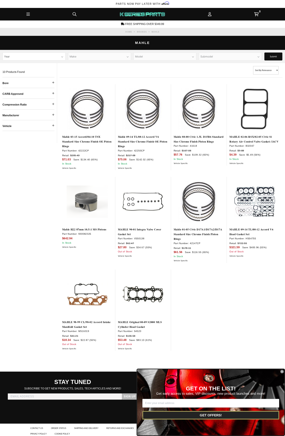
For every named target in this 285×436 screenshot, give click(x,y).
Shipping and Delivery (86, 428)
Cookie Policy (62, 434)
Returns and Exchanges (120, 428)
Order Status (58, 428)
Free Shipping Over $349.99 (144, 24)
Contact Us (36, 428)
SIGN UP (130, 396)
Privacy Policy (38, 434)
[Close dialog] (282, 371)
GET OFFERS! (211, 415)
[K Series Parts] (142, 14)
